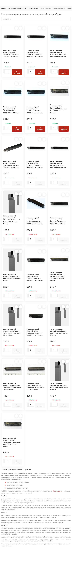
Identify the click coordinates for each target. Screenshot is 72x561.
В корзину (17, 72)
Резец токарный (34, 8)
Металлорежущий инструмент (17, 8)
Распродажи (57, 491)
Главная (3, 8)
